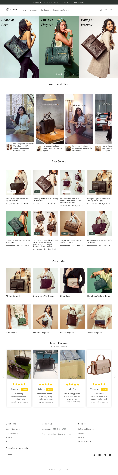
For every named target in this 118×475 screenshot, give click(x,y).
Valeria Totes (59, 46)
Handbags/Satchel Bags (98, 296)
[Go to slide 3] (61, 74)
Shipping (81, 433)
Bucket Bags (65, 332)
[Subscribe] (44, 454)
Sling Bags (65, 296)
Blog (7, 441)
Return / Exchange (12, 429)
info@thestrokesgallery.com (59, 434)
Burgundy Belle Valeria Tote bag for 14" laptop (99, 241)
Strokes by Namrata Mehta (62, 470)
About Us (9, 437)
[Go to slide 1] (56, 74)
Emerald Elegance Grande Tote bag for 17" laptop (18, 241)
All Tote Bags (12, 296)
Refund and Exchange (86, 429)
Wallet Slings (93, 332)
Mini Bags (10, 332)
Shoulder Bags (39, 332)
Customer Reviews (12, 433)
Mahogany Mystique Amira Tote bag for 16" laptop (45, 200)
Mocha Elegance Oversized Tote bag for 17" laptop (71, 241)
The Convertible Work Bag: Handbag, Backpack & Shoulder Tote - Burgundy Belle (71, 201)
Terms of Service (84, 441)
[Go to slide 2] (59, 74)
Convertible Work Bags (43, 296)
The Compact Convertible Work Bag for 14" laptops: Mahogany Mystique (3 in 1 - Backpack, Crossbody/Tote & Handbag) (45, 243)
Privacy (81, 437)
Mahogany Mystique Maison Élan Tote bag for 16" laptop (98, 200)
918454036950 (59, 429)
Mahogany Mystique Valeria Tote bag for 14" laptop (17, 200)
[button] (34, 10)
